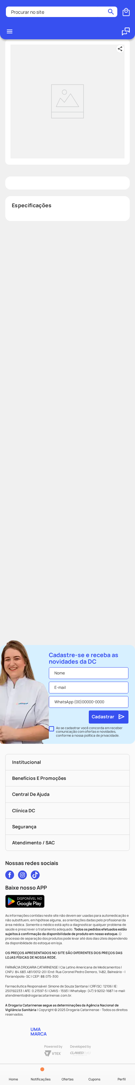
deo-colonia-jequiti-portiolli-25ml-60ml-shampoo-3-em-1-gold (75, 12)
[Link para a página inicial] (15, 12)
